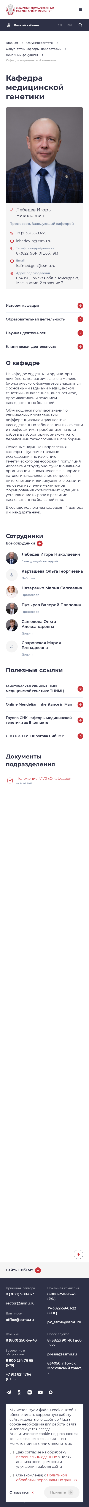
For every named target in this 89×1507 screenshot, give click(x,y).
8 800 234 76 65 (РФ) (19, 1362)
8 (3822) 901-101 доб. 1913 (37, 253)
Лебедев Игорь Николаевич (33, 212)
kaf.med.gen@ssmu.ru (35, 266)
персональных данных (36, 1457)
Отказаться (19, 1492)
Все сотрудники (20, 543)
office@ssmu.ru (20, 1320)
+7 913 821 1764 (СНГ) (18, 1376)
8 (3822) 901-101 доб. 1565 (65, 1342)
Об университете (39, 42)
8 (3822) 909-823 (20, 1294)
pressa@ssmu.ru (62, 1354)
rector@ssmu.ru (20, 1303)
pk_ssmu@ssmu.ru (64, 1322)
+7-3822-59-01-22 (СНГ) (61, 1310)
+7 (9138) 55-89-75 (31, 233)
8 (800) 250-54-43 (21, 1340)
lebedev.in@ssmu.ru (33, 241)
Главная (12, 42)
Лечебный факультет (22, 55)
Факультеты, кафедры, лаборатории (34, 49)
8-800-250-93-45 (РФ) (61, 1296)
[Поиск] (80, 25)
